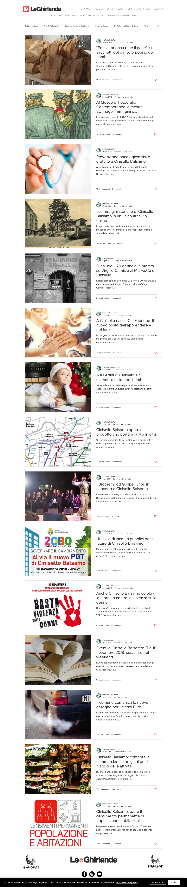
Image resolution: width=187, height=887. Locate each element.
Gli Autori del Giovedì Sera (126, 26)
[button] (98, 9)
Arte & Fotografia (51, 26)
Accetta (174, 882)
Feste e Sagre (101, 26)
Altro (146, 26)
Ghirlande (48, 8)
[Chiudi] (183, 882)
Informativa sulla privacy (127, 882)
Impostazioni (158, 882)
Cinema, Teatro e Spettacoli (77, 26)
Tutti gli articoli (31, 26)
